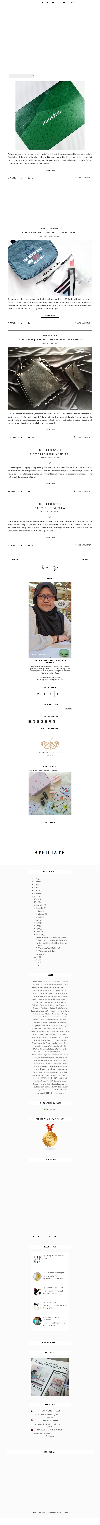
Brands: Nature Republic (52, 1052)
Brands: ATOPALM (49, 985)
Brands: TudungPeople (41, 1084)
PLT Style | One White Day (50, 508)
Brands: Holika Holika (55, 1023)
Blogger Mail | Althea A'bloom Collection (43, 771)
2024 (36, 882)
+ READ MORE (50, 170)
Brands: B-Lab (49, 987)
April (38, 929)
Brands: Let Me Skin (38, 1037)
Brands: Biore (37, 996)
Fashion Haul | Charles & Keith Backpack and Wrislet (50, 339)
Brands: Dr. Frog (38, 1008)
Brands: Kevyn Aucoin (53, 1028)
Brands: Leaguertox (50, 1034)
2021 (36, 890)
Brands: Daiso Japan (52, 1005)
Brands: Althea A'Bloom (61, 985)
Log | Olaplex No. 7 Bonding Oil (53, 1273)
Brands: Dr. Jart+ (50, 1008)
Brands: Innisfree (42, 1025)
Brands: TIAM (36, 1078)
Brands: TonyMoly (60, 1081)
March (38, 932)
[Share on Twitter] (21, 177)
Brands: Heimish (41, 1023)
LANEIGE (49, 1093)
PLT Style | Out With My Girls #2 (50, 454)
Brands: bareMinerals (59, 1090)
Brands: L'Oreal (64, 1031)
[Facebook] (42, 2)
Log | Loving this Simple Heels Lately (53, 1257)
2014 (36, 963)
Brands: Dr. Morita (61, 1008)
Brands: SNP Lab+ (38, 1066)
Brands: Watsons (42, 1087)
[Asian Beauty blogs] (50, 1150)
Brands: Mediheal (52, 1043)
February (39, 934)
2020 (36, 893)
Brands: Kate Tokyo (39, 1028)
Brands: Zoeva (63, 1087)
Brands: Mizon (39, 1046)
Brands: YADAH (53, 1087)
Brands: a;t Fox (38, 1090)
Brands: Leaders (38, 1034)
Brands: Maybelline (38, 1043)
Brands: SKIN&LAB (54, 1063)
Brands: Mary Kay (61, 1040)
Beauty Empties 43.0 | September (51, 1318)
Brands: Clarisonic (43, 1002)
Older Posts (84, 559)
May (38, 926)
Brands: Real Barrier (50, 1061)
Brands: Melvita (63, 1043)
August (39, 917)
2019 (36, 896)
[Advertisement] (21, 36)
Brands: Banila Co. (61, 987)
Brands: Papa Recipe (45, 1055)
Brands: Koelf (64, 1028)
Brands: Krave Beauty (38, 1031)
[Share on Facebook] (18, 177)
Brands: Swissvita (63, 1075)
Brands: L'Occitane (53, 1031)
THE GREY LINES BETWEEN (50, 1411)
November (40, 908)
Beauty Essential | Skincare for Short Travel (50, 232)
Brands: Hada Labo (57, 1020)
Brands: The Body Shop (50, 1078)
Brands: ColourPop (54, 1002)
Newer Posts (15, 559)
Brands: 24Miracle (57, 982)
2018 (36, 899)
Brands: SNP (63, 1063)
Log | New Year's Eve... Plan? (53, 1288)
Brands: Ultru (53, 1084)
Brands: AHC (39, 985)
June (38, 923)
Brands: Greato (40, 1017)
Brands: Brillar (62, 996)
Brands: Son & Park (60, 1072)
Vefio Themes (62, 1513)
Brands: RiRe (45, 1063)
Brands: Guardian (51, 1017)
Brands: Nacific (45, 1049)
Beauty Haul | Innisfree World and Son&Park (52, 937)
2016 (36, 957)
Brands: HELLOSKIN (45, 1020)
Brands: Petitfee (57, 1055)
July (38, 920)
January (39, 954)
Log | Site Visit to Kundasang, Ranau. (47, 1415)
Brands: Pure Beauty (44, 1058)
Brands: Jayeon (63, 1026)
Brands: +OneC (47, 982)
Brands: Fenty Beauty (59, 1014)
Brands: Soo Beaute (38, 1075)
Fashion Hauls (50, 335)
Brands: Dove (63, 1005)
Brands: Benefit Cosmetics (46, 993)
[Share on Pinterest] (25, 177)
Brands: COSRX (50, 999)
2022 (36, 887)
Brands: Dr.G (35, 1011)
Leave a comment (84, 178)
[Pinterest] (58, 2)
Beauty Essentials (50, 228)
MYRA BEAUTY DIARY (49, 1420)
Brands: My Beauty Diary (52, 1046)
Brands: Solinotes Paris (45, 1072)
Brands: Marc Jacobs (48, 1040)
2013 (36, 966)
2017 (36, 902)
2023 (36, 884)
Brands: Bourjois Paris (49, 996)
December (40, 905)
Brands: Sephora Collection (52, 1066)
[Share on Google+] (32, 177)
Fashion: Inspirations (50, 450)
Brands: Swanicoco (51, 1075)
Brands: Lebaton (62, 1034)
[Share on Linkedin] (29, 177)
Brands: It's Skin (54, 1026)
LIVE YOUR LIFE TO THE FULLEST (49, 1430)
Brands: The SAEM (47, 1081)
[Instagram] (52, 2)
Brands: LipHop (48, 1037)
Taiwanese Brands (60, 1093)
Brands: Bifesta (61, 993)
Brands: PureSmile (56, 1058)
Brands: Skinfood (47, 1069)
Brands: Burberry (38, 999)
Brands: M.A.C (58, 1037)
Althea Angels (37, 982)
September (40, 914)
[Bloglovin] (63, 2)
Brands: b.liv (47, 1090)
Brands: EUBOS (45, 1011)
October (39, 911)
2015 (36, 960)
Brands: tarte (39, 1093)
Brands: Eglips (55, 1011)
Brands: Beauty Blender (40, 990)
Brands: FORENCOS (45, 1014)
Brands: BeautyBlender (55, 990)
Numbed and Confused (42, 1434)
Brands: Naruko (55, 1049)
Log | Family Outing (49, 1302)
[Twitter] (47, 2)
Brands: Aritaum (38, 987)
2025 (36, 879)
